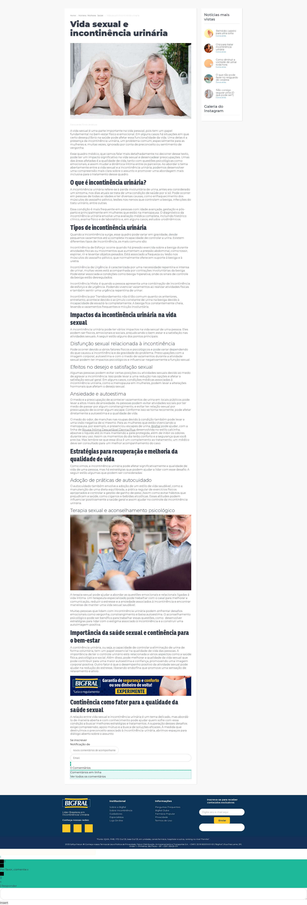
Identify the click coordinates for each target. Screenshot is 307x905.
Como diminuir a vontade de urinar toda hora (226, 62)
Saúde (100, 15)
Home (73, 15)
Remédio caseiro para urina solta (226, 32)
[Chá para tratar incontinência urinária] (208, 48)
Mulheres (92, 15)
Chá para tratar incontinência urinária (224, 47)
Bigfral (155, 426)
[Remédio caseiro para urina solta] (208, 33)
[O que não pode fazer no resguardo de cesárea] (208, 78)
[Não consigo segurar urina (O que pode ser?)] (208, 93)
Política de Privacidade (125, 844)
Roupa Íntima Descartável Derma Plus (108, 429)
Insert (4, 902)
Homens (82, 15)
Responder (9, 885)
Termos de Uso (106, 844)
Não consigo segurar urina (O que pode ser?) (225, 93)
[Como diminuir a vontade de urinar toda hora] (208, 63)
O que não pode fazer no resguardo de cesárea (227, 77)
